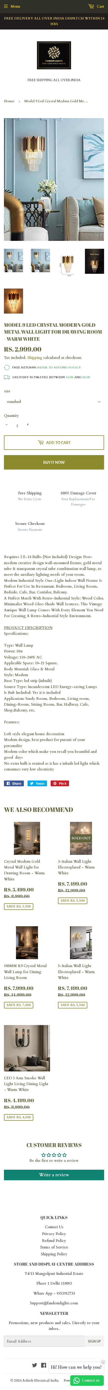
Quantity (11, 415)
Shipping (34, 357)
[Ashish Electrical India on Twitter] (34, 1366)
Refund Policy (54, 1240)
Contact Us (54, 1227)
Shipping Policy (54, 1254)
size (7, 391)
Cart (100, 6)
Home (9, 101)
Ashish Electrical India (40, 1380)
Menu (15, 6)
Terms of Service (54, 1247)
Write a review (54, 1175)
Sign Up (94, 1341)
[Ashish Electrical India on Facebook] (43, 1366)
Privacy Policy (54, 1233)
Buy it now (54, 462)
